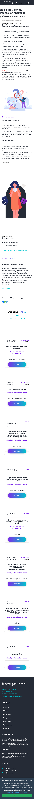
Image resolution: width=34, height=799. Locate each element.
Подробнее (6, 288)
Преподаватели (8, 725)
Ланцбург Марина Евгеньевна (17, 393)
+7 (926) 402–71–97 (10, 770)
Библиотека (7, 721)
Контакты (6, 728)
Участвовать (5, 162)
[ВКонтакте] (3, 302)
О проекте (6, 707)
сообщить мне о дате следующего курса (16, 250)
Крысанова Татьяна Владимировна (17, 352)
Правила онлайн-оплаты (9, 694)
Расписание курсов (16, 319)
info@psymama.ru (9, 773)
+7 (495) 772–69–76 (6, 1)
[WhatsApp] (5, 302)
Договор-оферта (7, 691)
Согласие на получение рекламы (12, 696)
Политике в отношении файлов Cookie (17, 792)
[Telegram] (7, 302)
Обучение (6, 711)
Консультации (7, 718)
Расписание (7, 714)
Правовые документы (9, 689)
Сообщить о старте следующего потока (11, 20)
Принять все (17, 796)
